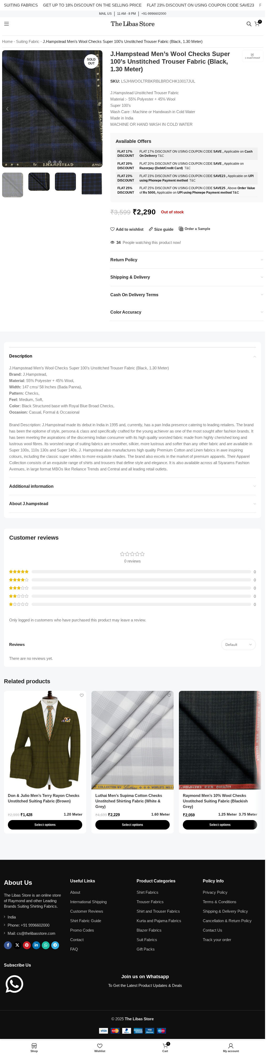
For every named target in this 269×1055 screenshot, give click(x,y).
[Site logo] (132, 23)
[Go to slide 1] (44, 162)
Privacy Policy (215, 892)
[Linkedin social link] (36, 945)
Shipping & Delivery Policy (225, 911)
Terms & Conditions (219, 902)
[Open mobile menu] (6, 23)
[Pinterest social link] (27, 945)
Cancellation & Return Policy (227, 920)
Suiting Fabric (27, 41)
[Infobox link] (105, 14)
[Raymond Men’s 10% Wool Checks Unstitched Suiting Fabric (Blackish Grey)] (220, 740)
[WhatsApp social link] (46, 945)
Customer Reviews (86, 911)
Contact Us (212, 930)
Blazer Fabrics (149, 930)
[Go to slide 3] (55, 162)
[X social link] (17, 945)
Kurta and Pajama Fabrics (159, 920)
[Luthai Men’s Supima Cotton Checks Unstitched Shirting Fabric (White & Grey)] (132, 740)
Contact (77, 939)
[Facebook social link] (8, 945)
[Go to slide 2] (49, 162)
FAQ (74, 949)
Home (7, 41)
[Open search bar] (249, 24)
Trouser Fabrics (150, 902)
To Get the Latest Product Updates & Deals (145, 985)
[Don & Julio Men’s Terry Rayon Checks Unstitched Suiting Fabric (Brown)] (45, 740)
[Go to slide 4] (60, 162)
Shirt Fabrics (147, 892)
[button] (7, 109)
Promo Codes (82, 930)
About (75, 892)
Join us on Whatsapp (145, 976)
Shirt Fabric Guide (85, 920)
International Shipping (88, 902)
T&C (161, 156)
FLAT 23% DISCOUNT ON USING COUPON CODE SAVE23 (180, 5)
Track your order (217, 939)
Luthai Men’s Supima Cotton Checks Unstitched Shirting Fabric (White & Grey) (128, 801)
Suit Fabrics (147, 939)
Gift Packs (146, 949)
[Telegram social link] (55, 945)
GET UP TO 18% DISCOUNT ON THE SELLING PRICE (72, 5)
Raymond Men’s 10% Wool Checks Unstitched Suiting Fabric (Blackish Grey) (215, 801)
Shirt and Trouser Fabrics (158, 911)
